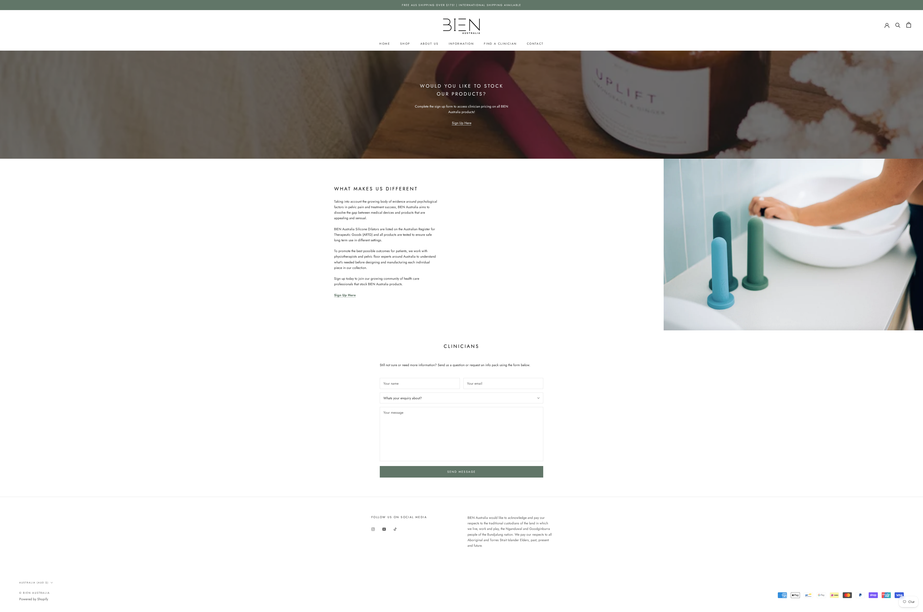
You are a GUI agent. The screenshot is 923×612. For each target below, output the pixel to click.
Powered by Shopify (33, 599)
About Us (429, 44)
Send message (461, 472)
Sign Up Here (461, 123)
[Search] (897, 24)
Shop (405, 44)
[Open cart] (908, 25)
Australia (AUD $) (34, 582)
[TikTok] (395, 529)
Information (461, 44)
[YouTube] (384, 529)
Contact (535, 44)
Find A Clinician (500, 44)
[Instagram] (373, 529)
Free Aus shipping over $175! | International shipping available (461, 5)
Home (384, 44)
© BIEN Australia (34, 593)
